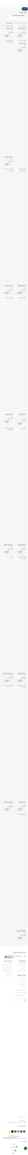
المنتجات (24, 979)
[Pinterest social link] (12, 1131)
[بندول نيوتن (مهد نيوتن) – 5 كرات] (20, 26)
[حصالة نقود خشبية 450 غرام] (20, 614)
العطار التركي (23, 968)
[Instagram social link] (21, 1131)
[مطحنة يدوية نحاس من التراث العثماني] (20, 871)
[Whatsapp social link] (18, 1131)
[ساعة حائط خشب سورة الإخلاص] (20, 226)
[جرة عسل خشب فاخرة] (20, 41)
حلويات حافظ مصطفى (20, 990)
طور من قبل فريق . (14, 1138)
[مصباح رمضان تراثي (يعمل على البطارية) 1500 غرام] (7, 614)
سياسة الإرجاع (9, 975)
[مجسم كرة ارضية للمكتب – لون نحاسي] (20, 743)
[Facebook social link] (24, 1131)
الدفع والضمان (9, 973)
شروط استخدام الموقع (7, 965)
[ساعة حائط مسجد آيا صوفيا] (7, 226)
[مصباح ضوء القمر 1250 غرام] (7, 485)
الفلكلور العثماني (17, 23)
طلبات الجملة (23, 982)
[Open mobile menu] (26, 2)
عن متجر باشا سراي (8, 962)
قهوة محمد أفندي (22, 992)
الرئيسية (25, 23)
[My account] (1, 2)
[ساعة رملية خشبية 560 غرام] (20, 485)
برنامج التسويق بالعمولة (7, 970)
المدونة (24, 987)
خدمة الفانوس (22, 984)
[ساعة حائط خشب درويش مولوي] (7, 98)
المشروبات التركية (22, 970)
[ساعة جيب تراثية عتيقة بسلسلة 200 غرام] (20, 355)
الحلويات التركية (22, 962)
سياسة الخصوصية (8, 968)
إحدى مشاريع (16, 1136)
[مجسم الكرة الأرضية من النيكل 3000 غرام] (7, 743)
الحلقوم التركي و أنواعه (21, 995)
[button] (20, 36)
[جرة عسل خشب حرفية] (7, 26)
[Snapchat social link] (9, 1131)
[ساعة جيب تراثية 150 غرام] (7, 355)
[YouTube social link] (15, 1131)
